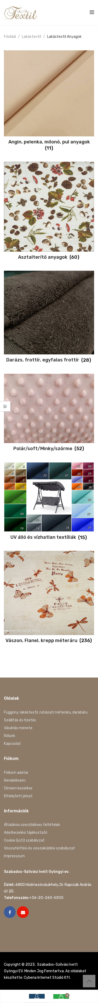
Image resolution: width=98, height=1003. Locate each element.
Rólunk (9, 736)
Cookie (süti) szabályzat (24, 840)
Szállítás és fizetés (20, 720)
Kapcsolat (12, 743)
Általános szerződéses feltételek (32, 825)
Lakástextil (31, 36)
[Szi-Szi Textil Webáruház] (21, 12)
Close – (5, 408)
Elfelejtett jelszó (18, 796)
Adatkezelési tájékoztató (25, 832)
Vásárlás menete (18, 728)
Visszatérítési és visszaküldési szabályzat (39, 848)
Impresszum (14, 856)
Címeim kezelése (18, 788)
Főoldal (10, 36)
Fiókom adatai (16, 772)
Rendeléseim (15, 780)
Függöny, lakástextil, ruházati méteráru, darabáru (46, 712)
